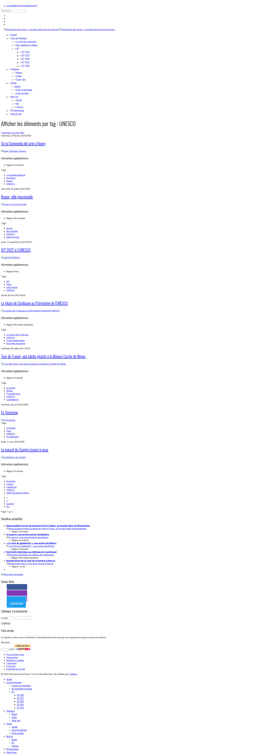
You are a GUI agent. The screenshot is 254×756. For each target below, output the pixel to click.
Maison (19, 72)
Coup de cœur (16, 114)
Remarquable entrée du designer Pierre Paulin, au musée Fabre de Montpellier (48, 525)
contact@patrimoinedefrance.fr (21, 5)
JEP (17, 48)
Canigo (9, 484)
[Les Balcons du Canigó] (13, 457)
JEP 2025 (26, 52)
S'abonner (11, 663)
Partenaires (12, 657)
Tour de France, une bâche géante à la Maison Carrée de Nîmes (43, 356)
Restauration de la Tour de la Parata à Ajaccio (30, 560)
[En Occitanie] (8, 420)
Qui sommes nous (15, 654)
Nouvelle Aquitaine (15, 343)
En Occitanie (9, 412)
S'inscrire (10, 666)
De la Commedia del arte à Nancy (23, 143)
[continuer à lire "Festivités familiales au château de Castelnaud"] (30, 554)
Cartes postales (22, 93)
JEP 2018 (25, 66)
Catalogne (11, 487)
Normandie (12, 231)
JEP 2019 (25, 62)
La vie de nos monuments (26, 41)
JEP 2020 (26, 59)
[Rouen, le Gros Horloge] (13, 204)
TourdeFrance (13, 393)
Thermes (19, 107)
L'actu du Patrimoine (19, 38)
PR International (17, 110)
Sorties (14, 83)
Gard (8, 430)
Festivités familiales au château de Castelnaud (31, 551)
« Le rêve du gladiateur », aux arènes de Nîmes (31, 543)
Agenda (17, 86)
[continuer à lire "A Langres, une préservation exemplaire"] (27, 537)
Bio (17, 103)
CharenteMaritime (15, 340)
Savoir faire (21, 79)
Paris (8, 284)
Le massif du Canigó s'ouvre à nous (24, 450)
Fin (7, 506)
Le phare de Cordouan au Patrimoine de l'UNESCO (34, 303)
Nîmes (9, 390)
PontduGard (12, 436)
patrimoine (11, 287)
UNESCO (10, 183)
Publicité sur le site (15, 669)
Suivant (10, 503)
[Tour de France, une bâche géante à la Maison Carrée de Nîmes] (33, 364)
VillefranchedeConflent (17, 492)
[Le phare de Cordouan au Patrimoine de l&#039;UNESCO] (30, 310)
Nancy (9, 180)
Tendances (15, 69)
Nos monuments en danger (27, 45)
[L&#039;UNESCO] (10, 257)
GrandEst (10, 178)
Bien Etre (14, 96)
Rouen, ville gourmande (17, 197)
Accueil (14, 35)
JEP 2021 (26, 55)
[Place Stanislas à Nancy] (13, 151)
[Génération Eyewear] (12, 574)
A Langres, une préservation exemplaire (27, 534)
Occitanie (10, 387)
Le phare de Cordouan (17, 334)
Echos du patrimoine (24, 90)
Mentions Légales (15, 660)
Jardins (19, 76)
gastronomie (12, 237)
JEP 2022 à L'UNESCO (16, 250)
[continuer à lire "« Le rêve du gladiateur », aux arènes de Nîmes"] (30, 546)
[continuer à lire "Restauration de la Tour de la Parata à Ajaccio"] (29, 563)
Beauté (19, 100)
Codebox (73, 674)
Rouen (9, 228)
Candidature (12, 399)
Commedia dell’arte (15, 175)
